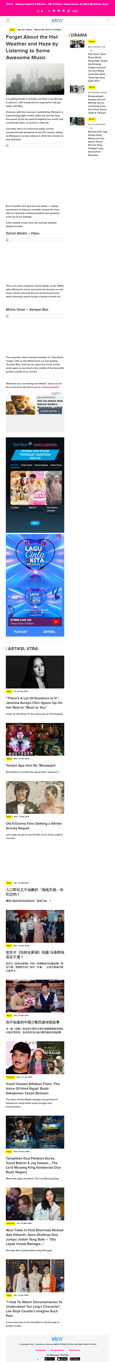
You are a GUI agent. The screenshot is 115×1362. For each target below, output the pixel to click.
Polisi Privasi (74, 1350)
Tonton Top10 (26, 465)
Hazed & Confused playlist (45, 387)
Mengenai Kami (57, 1350)
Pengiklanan (40, 1350)
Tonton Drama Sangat (59, 465)
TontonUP (14, 465)
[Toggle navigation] (8, 20)
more (35, 523)
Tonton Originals (41, 465)
